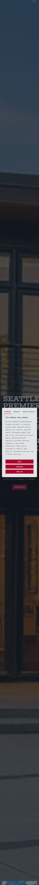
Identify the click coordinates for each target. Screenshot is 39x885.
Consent (7, 411)
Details (17, 411)
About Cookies (29, 411)
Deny (19, 462)
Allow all (19, 472)
